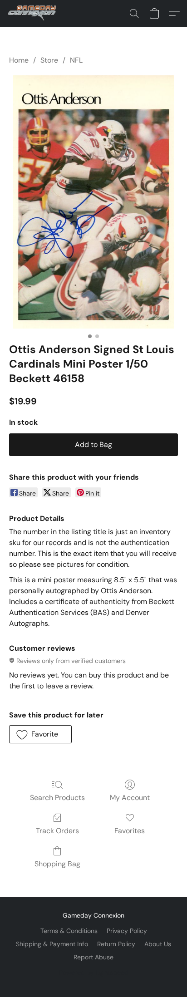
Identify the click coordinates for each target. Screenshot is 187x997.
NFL (76, 60)
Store (49, 60)
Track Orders (57, 830)
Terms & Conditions (69, 931)
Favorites (129, 830)
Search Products (57, 797)
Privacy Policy (127, 931)
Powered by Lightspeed (93, 972)
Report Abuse (93, 957)
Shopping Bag (57, 864)
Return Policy (116, 944)
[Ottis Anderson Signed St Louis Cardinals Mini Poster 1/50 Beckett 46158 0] (93, 202)
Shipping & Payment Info (52, 944)
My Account (130, 797)
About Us (157, 944)
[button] (33, 13)
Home (19, 60)
